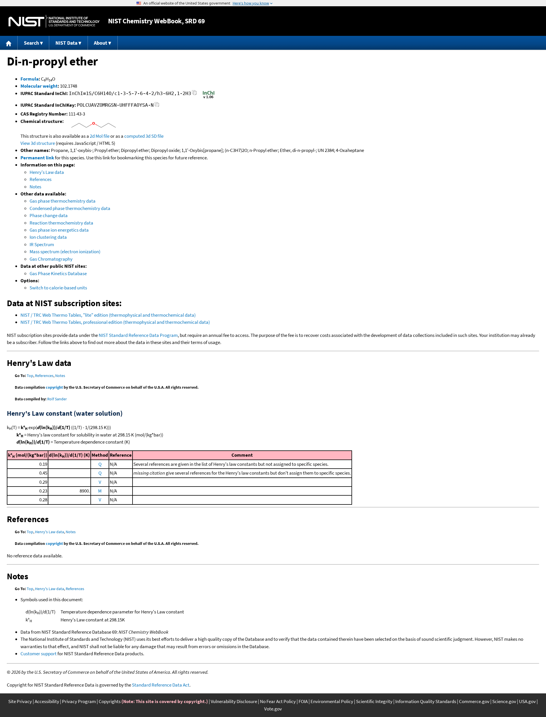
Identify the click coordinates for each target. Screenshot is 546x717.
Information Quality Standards (425, 701)
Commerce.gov (474, 701)
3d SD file (155, 136)
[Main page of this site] (9, 43)
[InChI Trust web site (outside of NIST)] (209, 98)
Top (30, 375)
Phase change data (49, 215)
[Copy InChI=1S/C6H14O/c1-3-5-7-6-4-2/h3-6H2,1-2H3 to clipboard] (194, 94)
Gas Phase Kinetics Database (58, 273)
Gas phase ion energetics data (59, 230)
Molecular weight (39, 86)
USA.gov (527, 701)
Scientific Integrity (374, 701)
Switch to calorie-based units (58, 288)
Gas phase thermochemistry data (63, 201)
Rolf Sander (57, 398)
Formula (29, 79)
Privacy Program (79, 701)
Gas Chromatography (51, 259)
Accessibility (47, 701)
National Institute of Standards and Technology (54, 21)
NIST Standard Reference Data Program (138, 335)
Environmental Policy (332, 701)
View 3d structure (37, 143)
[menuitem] (9, 43)
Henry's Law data (47, 172)
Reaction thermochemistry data (61, 223)
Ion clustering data (48, 237)
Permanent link (37, 157)
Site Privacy (20, 701)
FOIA (303, 701)
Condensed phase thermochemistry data (70, 208)
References (40, 179)
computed (134, 136)
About (100, 43)
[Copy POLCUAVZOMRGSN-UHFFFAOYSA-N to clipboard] (156, 106)
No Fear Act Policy (278, 701)
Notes (35, 187)
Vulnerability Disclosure (234, 701)
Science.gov (504, 701)
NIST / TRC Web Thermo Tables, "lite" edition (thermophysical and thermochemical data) (108, 315)
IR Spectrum (42, 244)
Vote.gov (273, 709)
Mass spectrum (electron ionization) (65, 251)
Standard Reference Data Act (160, 685)
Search (31, 43)
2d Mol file (99, 136)
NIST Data (66, 43)
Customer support (38, 653)
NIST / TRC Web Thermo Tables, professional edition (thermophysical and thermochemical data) (115, 322)
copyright (54, 387)
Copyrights (110, 701)
